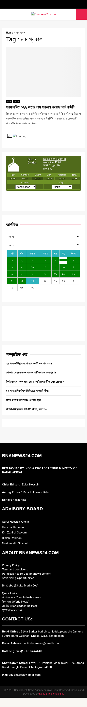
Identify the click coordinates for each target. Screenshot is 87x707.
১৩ (63, 267)
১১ (45, 267)
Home (9, 32)
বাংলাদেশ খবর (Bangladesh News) (21, 597)
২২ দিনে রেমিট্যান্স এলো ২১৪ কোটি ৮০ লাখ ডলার (29, 363)
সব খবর (16, 101)
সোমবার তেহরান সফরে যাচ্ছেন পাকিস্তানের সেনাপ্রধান (31, 372)
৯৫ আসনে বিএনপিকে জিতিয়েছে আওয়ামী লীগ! (27, 390)
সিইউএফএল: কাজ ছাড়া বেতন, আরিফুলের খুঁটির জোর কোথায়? (35, 381)
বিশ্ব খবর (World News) (15, 601)
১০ (32, 267)
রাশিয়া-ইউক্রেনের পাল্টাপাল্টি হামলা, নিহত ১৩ (26, 409)
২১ (73, 274)
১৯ (55, 274)
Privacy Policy (11, 565)
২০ (63, 274)
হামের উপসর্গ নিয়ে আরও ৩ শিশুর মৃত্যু (23, 400)
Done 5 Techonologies (51, 693)
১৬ (21, 274)
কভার (9, 101)
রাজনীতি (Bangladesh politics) (19, 605)
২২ (12, 280)
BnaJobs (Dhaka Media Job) (20, 585)
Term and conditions (15, 569)
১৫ (12, 274)
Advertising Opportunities (18, 577)
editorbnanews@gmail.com (41, 643)
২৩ (21, 280)
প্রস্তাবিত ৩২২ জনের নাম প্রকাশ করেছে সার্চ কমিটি (40, 107)
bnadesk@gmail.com (27, 674)
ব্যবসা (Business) (12, 610)
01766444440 (33, 651)
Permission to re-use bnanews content (26, 573)
